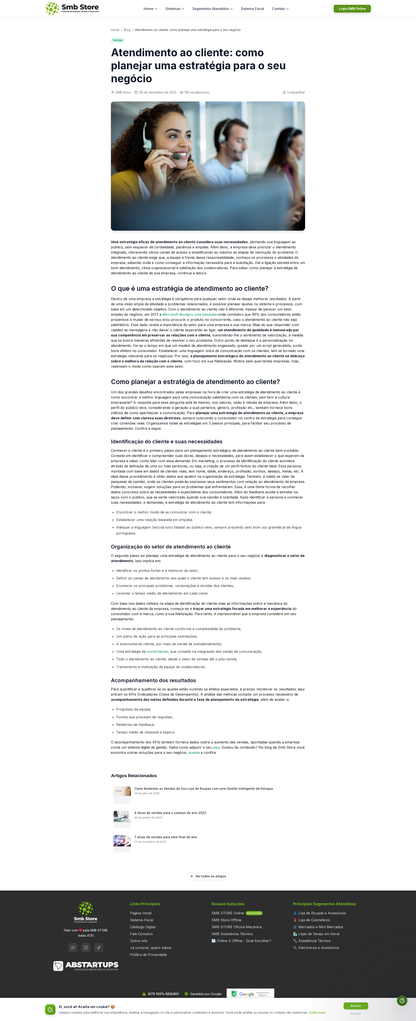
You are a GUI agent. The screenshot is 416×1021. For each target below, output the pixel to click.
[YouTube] (73, 947)
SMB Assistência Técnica (232, 934)
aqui (216, 747)
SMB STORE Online (236, 913)
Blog (127, 30)
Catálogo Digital (142, 927)
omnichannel (157, 651)
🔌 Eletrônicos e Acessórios (316, 947)
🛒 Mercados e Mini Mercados (318, 927)
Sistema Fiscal (252, 8)
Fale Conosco (141, 934)
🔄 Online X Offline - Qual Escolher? (241, 941)
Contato (278, 8)
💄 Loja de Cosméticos (311, 920)
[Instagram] (86, 947)
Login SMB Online (352, 8)
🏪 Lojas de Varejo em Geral (316, 934)
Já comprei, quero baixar (151, 947)
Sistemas (173, 8)
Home (148, 8)
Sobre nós (138, 941)
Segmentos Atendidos (210, 8)
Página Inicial (140, 913)
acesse (194, 752)
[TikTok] (99, 947)
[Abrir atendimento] (402, 1000)
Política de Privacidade (148, 954)
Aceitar (356, 1006)
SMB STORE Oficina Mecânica (236, 927)
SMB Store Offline (226, 920)
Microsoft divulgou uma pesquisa (189, 314)
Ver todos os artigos (210, 876)
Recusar (356, 1013)
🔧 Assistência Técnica (311, 941)
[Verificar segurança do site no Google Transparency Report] (250, 994)
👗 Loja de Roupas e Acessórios (319, 913)
